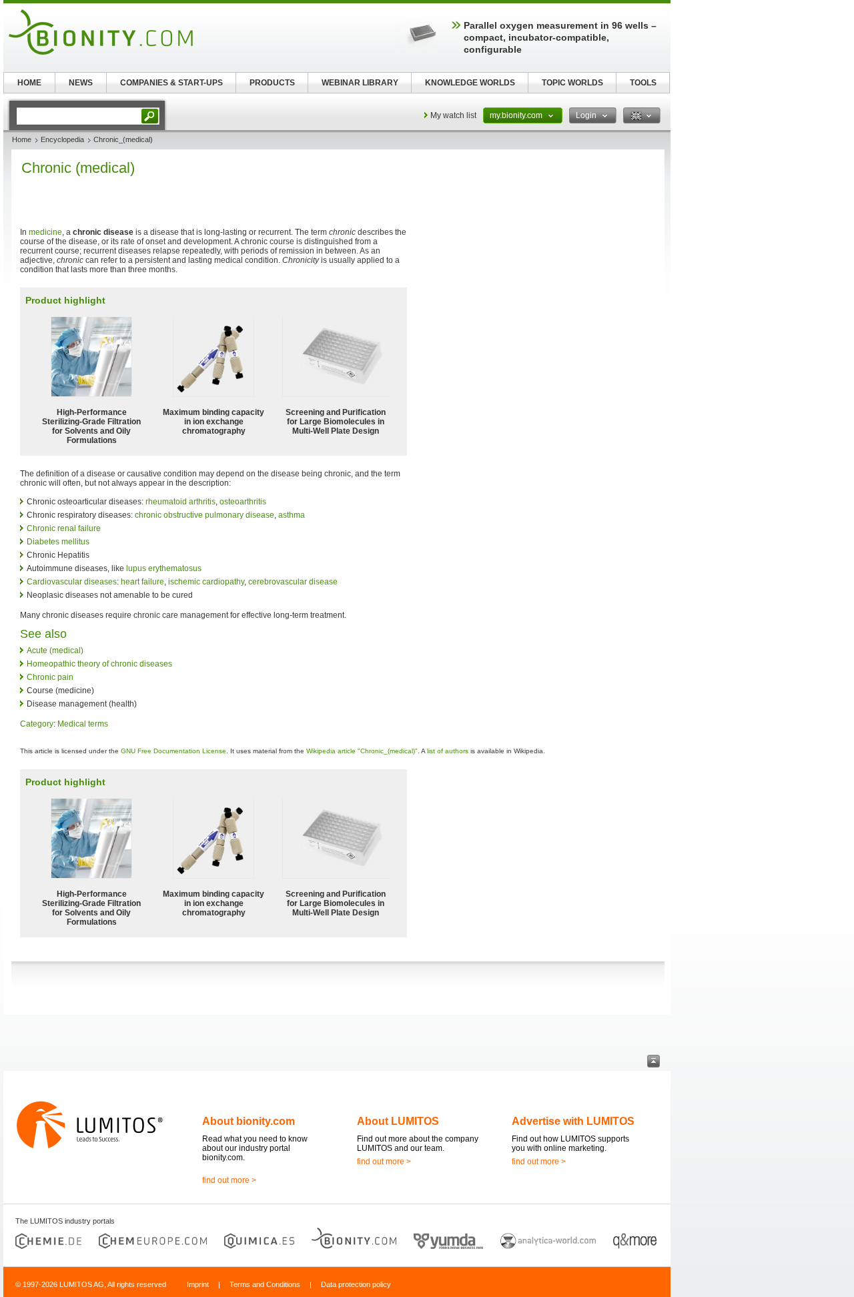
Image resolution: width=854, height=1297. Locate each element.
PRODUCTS (272, 82)
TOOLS (643, 82)
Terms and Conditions (265, 1284)
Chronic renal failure (64, 528)
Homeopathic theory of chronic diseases (99, 664)
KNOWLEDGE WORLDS (470, 82)
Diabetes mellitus (58, 541)
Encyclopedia (62, 139)
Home (21, 139)
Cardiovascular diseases (72, 581)
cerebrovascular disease (293, 581)
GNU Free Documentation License (173, 751)
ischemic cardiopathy (206, 581)
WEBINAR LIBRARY (360, 82)
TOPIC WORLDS (572, 82)
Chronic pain (50, 677)
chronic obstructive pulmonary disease (204, 515)
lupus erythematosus (163, 568)
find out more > (229, 1180)
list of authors (447, 751)
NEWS (81, 82)
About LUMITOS (398, 1121)
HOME (29, 82)
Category (36, 724)
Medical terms (82, 724)
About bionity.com (248, 1121)
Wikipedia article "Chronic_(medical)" (362, 751)
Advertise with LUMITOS (573, 1121)
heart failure (142, 581)
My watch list (453, 115)
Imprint (198, 1284)
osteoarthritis (243, 501)
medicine (45, 232)
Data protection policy (356, 1284)
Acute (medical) (55, 650)
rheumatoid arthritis (180, 501)
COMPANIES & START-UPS (171, 82)
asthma (291, 515)
